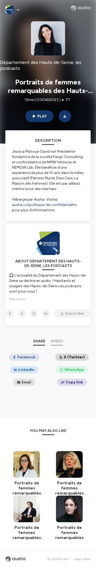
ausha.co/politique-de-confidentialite (44, 205)
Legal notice (82, 559)
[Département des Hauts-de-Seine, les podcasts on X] (22, 314)
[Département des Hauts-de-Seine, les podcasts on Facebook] (10, 314)
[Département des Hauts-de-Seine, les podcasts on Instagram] (34, 314)
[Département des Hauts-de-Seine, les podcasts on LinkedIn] (46, 314)
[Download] (65, 116)
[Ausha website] (81, 8)
